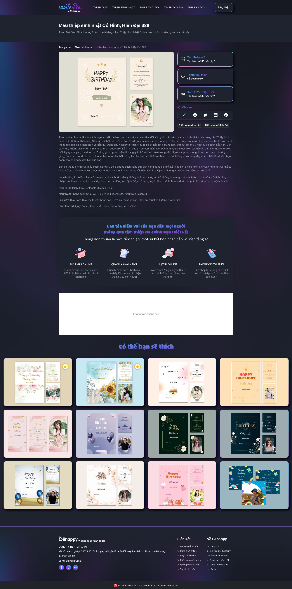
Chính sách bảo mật (219, 560)
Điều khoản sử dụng (219, 555)
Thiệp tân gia (173, 7)
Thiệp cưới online (188, 550)
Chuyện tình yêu (187, 569)
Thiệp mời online (187, 555)
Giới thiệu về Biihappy (220, 550)
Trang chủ (65, 47)
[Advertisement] (146, 314)
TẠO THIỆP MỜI (50, 387)
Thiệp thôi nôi (150, 7)
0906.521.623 (68, 556)
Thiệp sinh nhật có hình (190, 125)
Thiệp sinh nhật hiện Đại (216, 125)
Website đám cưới (188, 546)
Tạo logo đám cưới (189, 564)
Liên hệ (213, 569)
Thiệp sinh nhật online (190, 560)
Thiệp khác (195, 7)
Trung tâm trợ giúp (218, 564)
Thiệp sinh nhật (123, 7)
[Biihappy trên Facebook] (61, 567)
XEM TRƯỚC (25, 387)
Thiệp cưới (100, 7)
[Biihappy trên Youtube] (75, 567)
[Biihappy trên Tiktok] (68, 567)
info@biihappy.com (72, 560)
